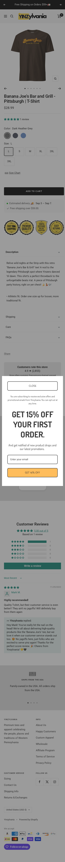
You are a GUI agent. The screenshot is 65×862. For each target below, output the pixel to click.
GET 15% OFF (32, 472)
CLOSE (32, 386)
